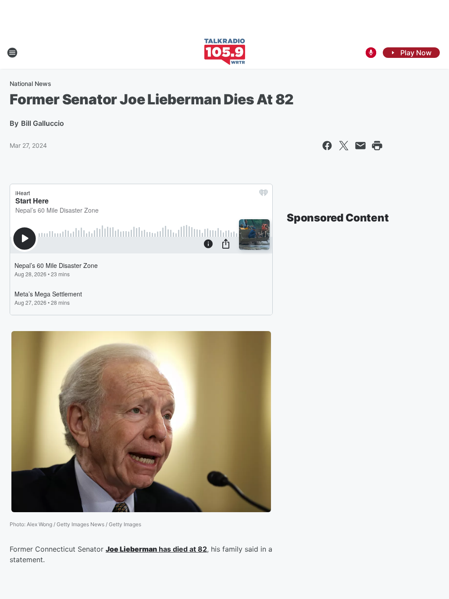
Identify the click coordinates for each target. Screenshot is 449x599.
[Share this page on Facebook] (327, 145)
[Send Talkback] (371, 52)
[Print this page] (377, 145)
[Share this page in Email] (360, 145)
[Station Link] (224, 53)
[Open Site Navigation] (12, 52)
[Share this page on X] (344, 145)
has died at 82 (182, 549)
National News (30, 83)
